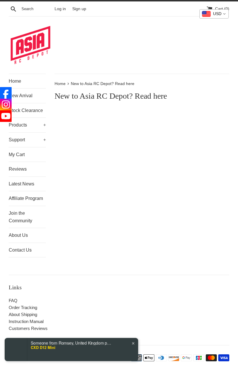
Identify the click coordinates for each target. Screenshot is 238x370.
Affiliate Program (26, 198)
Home (15, 81)
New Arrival (21, 95)
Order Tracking (23, 307)
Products (27, 124)
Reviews (18, 169)
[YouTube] (6, 116)
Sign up (79, 9)
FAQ (13, 300)
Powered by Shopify (79, 358)
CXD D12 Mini (43, 342)
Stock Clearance (26, 110)
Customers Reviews (28, 328)
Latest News (21, 183)
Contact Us (20, 250)
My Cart (17, 154)
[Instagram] (6, 104)
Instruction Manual (26, 321)
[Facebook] (6, 93)
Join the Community (20, 217)
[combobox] (214, 14)
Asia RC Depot (50, 358)
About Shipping (23, 314)
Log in (60, 9)
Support (27, 139)
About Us (18, 235)
